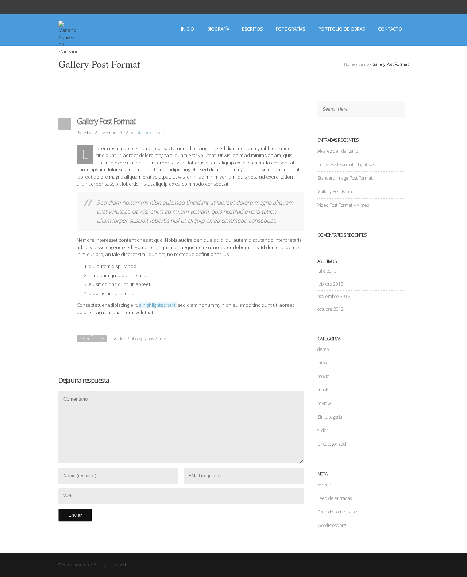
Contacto (390, 29)
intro (322, 363)
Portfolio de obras (341, 29)
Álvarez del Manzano (337, 151)
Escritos (252, 29)
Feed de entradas (334, 498)
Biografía (218, 29)
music (323, 390)
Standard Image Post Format (345, 178)
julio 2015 (327, 271)
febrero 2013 (330, 284)
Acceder (325, 485)
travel (163, 338)
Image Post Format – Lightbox (345, 164)
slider (99, 338)
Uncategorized (331, 444)
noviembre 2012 (333, 296)
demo (364, 64)
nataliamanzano (149, 132)
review (324, 403)
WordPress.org (331, 525)
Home (349, 64)
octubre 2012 (330, 309)
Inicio (187, 29)
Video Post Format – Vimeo (343, 205)
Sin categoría (329, 417)
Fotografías (290, 29)
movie (323, 376)
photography (142, 338)
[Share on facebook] (300, 339)
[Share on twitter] (290, 339)
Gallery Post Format (336, 191)
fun (123, 338)
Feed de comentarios (337, 512)
